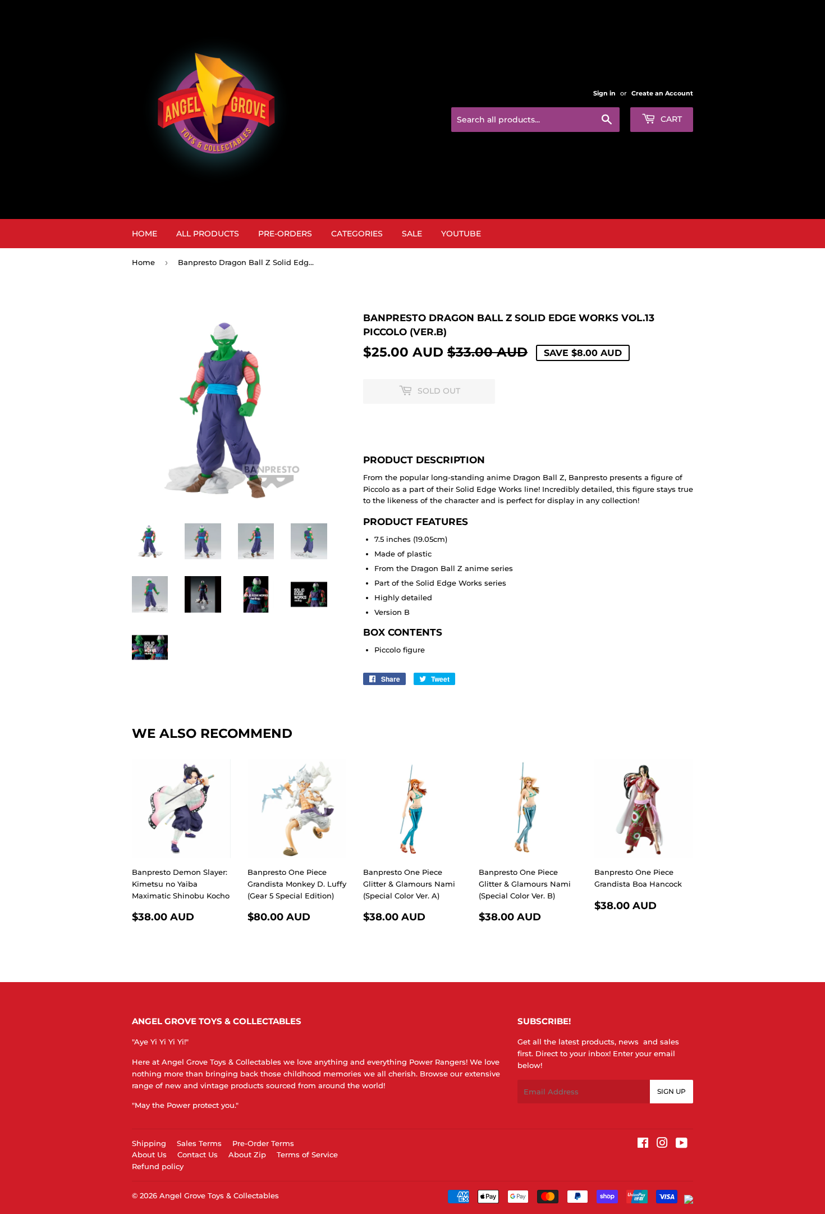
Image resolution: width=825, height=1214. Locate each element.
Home (144, 234)
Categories (357, 234)
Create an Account (662, 93)
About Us (149, 1154)
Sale (412, 234)
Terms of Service (307, 1154)
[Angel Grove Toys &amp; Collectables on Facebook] (643, 1144)
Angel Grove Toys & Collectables (219, 1195)
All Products (207, 234)
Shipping (149, 1143)
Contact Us (197, 1154)
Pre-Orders (285, 234)
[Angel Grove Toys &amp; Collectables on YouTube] (682, 1144)
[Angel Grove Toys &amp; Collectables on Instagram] (662, 1144)
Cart (670, 119)
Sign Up (671, 1091)
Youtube (461, 234)
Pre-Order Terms (263, 1143)
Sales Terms (199, 1143)
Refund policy (158, 1166)
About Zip (247, 1154)
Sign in (604, 93)
